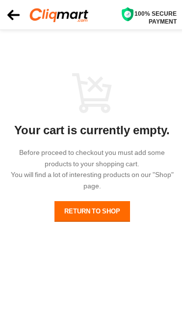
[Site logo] (58, 14)
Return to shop (92, 211)
